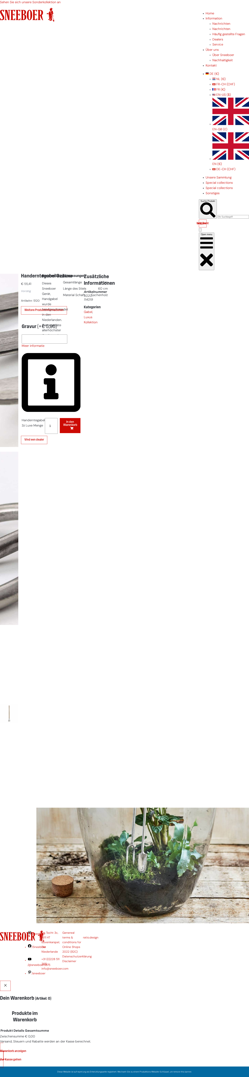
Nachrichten (221, 24)
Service (217, 44)
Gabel (88, 312)
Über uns (212, 50)
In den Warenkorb (70, 423)
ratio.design (90, 937)
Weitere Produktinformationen (44, 310)
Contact (8, 912)
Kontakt (211, 65)
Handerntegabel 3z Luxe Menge (33, 423)
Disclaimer (69, 961)
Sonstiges (213, 193)
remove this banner (182, 1071)
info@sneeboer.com (55, 968)
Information (214, 18)
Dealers (217, 39)
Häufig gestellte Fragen (228, 34)
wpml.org (81, 1071)
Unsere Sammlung (219, 177)
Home (210, 13)
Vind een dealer (34, 439)
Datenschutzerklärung (77, 956)
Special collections (219, 183)
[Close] (5, 986)
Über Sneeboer (223, 55)
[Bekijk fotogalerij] (9, 799)
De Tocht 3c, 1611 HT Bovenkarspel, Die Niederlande (51, 942)
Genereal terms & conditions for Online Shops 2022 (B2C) (71, 942)
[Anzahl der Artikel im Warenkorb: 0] (200, 230)
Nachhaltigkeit (222, 60)
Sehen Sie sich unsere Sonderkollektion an (30, 2)
